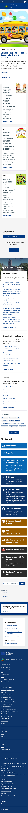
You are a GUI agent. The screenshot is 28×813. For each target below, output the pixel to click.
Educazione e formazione (7, 699)
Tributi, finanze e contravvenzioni (9, 711)
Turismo (3, 723)
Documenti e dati (5, 682)
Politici (2, 677)
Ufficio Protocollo (5, 770)
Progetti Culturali (5, 749)
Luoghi (2, 744)
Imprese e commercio (6, 704)
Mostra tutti (14, 250)
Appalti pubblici (5, 718)
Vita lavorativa (4, 714)
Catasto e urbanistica (6, 695)
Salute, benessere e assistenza (8, 709)
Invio (22, 583)
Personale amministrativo (7, 679)
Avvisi (2, 734)
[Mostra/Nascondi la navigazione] (2, 6)
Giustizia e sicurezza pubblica (8, 702)
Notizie (2, 736)
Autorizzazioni (4, 721)
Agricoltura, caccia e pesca (7, 690)
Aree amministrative (6, 670)
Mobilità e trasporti (6, 707)
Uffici (2, 672)
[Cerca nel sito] (24, 6)
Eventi (2, 747)
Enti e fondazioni (5, 674)
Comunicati (4, 731)
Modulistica (4, 593)
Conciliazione (4, 596)
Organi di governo (5, 667)
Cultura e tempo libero (6, 697)
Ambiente (3, 692)
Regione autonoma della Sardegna (9, 2)
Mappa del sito (4, 809)
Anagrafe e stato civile (6, 716)
